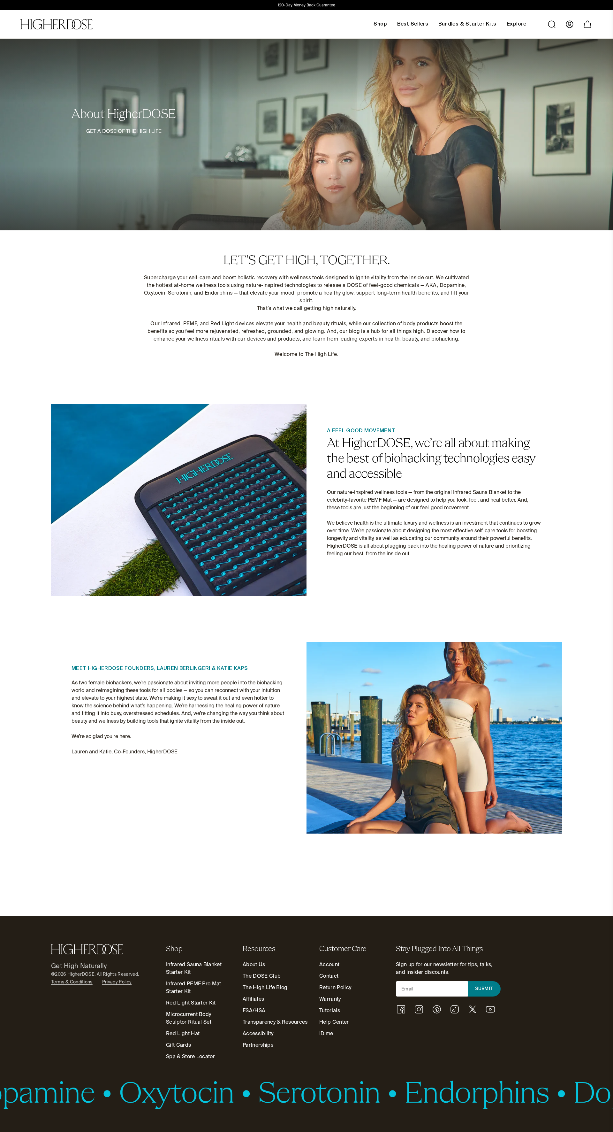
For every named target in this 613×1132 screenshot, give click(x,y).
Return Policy (335, 987)
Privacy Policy (117, 982)
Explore (516, 24)
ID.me (326, 1033)
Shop (380, 24)
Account (329, 964)
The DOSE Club (262, 976)
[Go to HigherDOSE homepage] (56, 24)
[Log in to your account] (569, 24)
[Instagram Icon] (419, 1009)
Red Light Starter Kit (191, 1002)
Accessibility (258, 1033)
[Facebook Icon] (401, 1009)
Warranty (330, 999)
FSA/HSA (254, 1010)
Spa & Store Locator (190, 1056)
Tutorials (329, 1010)
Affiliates (253, 999)
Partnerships (258, 1045)
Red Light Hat (183, 1033)
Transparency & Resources (275, 1022)
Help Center (334, 1022)
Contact (328, 976)
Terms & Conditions (72, 982)
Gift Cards (178, 1045)
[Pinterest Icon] (437, 1009)
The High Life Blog (265, 987)
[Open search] (552, 24)
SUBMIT (484, 989)
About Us (254, 964)
